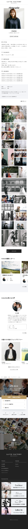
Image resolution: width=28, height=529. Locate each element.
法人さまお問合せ (4, 470)
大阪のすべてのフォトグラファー (14, 366)
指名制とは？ (24, 101)
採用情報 (3, 466)
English (16, 464)
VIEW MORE (14, 251)
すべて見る (25, 286)
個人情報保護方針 (4, 468)
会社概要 (3, 464)
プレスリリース (4, 472)
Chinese (17, 466)
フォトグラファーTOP (14, 369)
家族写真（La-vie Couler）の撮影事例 (8, 96)
